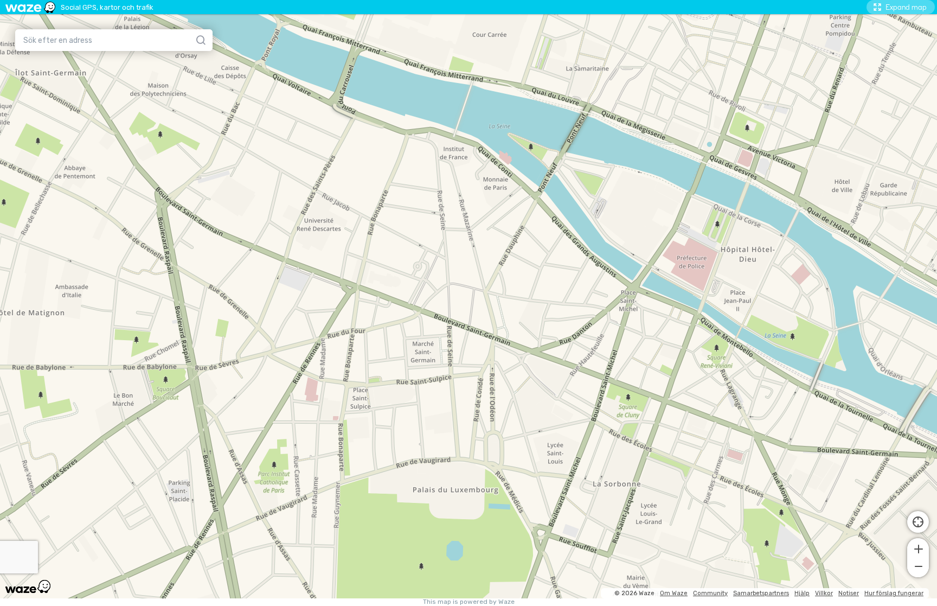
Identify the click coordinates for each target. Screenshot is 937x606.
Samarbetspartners (761, 593)
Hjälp (802, 593)
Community (710, 593)
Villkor (824, 593)
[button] (918, 548)
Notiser (848, 593)
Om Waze (674, 593)
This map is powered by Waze (469, 601)
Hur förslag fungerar (893, 593)
